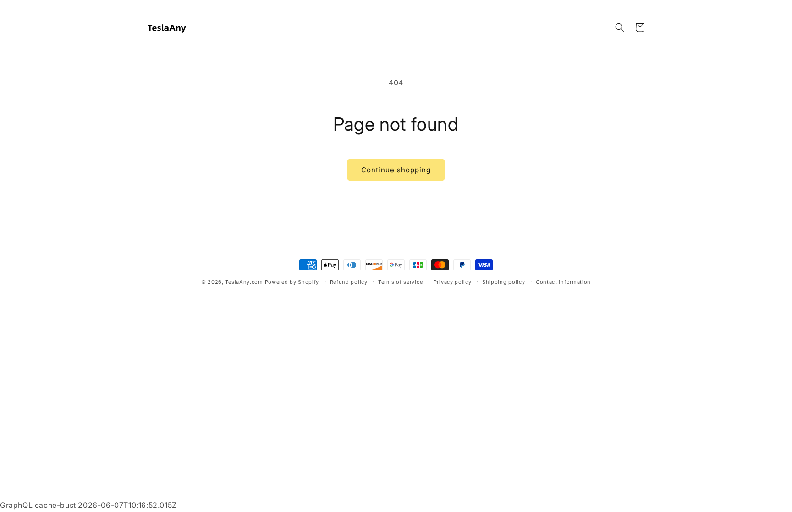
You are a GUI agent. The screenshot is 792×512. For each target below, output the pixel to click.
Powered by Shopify (292, 282)
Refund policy (349, 282)
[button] (620, 27)
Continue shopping (396, 169)
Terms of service (400, 282)
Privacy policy (453, 282)
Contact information (563, 282)
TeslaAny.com (244, 282)
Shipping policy (503, 282)
